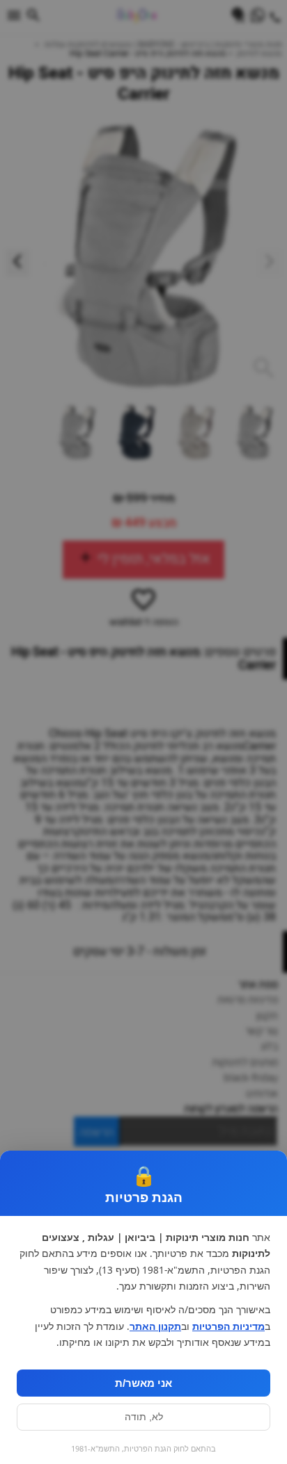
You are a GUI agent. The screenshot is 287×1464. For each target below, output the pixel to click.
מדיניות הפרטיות (228, 1326)
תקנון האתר (155, 1326)
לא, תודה (144, 1417)
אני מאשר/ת (143, 1383)
